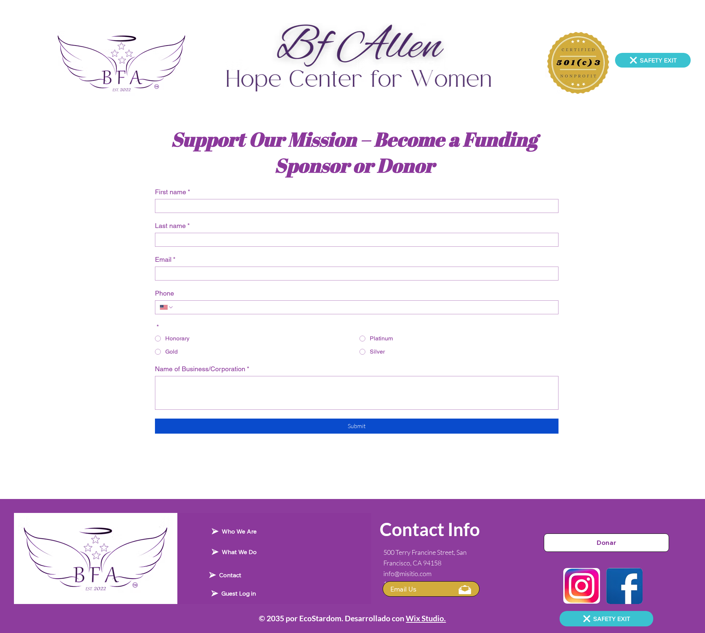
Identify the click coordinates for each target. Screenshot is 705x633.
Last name (172, 225)
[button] (431, 589)
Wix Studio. (426, 618)
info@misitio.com (407, 573)
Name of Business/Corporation (202, 369)
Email (165, 259)
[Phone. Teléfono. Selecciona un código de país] (167, 307)
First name (172, 192)
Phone (164, 293)
